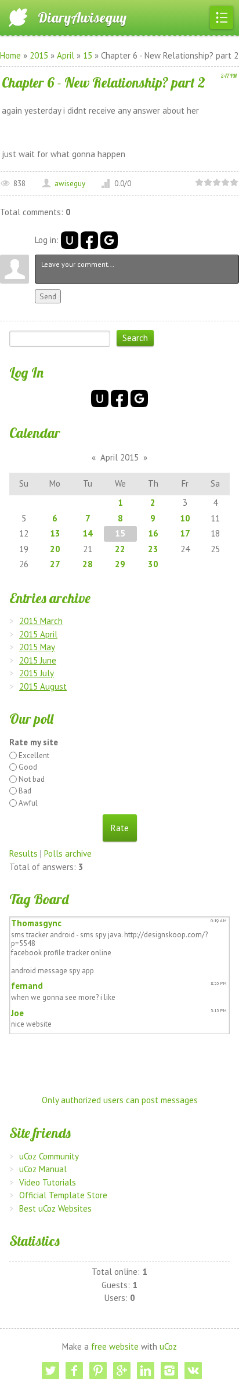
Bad (25, 791)
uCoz (168, 1346)
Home (10, 55)
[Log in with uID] (69, 240)
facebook (74, 1370)
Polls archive (68, 853)
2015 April (38, 634)
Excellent (34, 755)
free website (115, 1346)
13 (55, 533)
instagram (169, 1370)
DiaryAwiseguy (82, 17)
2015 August (43, 686)
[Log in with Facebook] (89, 240)
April (65, 55)
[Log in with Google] (109, 240)
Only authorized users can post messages (120, 1099)
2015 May (37, 646)
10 (185, 518)
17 (185, 533)
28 (87, 564)
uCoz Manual (43, 1168)
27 (55, 564)
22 (120, 548)
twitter (50, 1370)
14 (87, 533)
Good (28, 767)
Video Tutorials (47, 1182)
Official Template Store (63, 1195)
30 (153, 564)
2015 (39, 55)
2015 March (41, 620)
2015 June (37, 660)
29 (120, 564)
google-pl (122, 1370)
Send (47, 296)
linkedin (145, 1370)
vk (193, 1370)
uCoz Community (49, 1156)
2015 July (36, 673)
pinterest (98, 1370)
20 (55, 548)
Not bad (32, 779)
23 (153, 548)
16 (153, 533)
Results (23, 853)
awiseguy (70, 183)
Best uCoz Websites (55, 1208)
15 (87, 55)
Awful (28, 803)
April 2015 (119, 457)
